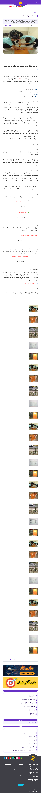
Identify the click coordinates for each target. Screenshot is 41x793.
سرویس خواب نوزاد (34, 722)
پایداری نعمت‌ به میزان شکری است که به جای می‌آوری (28, 703)
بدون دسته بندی (30, 13)
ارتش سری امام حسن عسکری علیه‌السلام (30, 704)
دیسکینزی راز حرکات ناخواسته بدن (31, 697)
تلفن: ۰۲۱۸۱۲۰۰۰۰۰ (19, 773)
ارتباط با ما (8, 767)
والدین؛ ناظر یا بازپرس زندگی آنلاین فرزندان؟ (29, 712)
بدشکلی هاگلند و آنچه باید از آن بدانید (30, 749)
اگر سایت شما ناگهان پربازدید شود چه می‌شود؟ (29, 702)
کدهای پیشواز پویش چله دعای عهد (31, 732)
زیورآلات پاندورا (29, 722)
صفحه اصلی (36, 13)
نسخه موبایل (21, 784)
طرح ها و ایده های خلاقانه (33, 78)
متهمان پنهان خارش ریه (32, 707)
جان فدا (34, 739)
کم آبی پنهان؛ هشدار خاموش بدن (31, 710)
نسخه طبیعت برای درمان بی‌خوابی (31, 709)
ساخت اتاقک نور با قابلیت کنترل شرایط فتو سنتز (24, 16)
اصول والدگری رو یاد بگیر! (32, 700)
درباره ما (9, 769)
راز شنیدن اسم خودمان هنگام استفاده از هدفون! (29, 699)
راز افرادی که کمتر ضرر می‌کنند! (31, 736)
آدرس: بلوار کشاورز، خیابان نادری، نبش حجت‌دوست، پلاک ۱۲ (18, 769)
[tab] (20, 691)
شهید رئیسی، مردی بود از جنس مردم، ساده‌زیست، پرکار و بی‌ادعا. (26, 730)
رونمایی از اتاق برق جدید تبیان (31, 743)
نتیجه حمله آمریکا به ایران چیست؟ (31, 742)
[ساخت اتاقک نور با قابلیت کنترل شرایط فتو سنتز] (20, 40)
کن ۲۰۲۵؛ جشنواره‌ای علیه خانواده (31, 735)
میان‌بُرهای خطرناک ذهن (32, 713)
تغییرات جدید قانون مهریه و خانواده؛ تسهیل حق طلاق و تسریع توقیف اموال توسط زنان (23, 750)
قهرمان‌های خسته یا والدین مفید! (31, 746)
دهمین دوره (35, 75)
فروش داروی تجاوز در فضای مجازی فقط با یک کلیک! (28, 747)
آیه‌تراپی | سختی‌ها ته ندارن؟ (31, 696)
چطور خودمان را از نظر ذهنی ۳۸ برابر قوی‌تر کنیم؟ (29, 733)
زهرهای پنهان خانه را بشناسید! (31, 744)
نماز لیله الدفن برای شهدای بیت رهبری (30, 740)
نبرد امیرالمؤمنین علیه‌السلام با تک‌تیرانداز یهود (29, 706)
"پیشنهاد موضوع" (22, 78)
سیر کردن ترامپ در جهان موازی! (31, 695)
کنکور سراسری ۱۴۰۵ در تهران (32, 714)
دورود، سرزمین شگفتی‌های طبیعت (31, 737)
